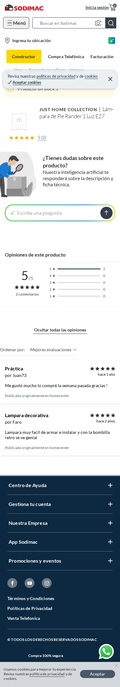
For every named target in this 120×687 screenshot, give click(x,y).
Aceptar (97, 673)
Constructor (23, 56)
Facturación (102, 56)
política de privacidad (47, 674)
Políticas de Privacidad (30, 608)
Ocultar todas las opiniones (60, 329)
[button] (76, 22)
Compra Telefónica (66, 56)
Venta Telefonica (23, 618)
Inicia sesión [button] (97, 7)
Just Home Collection (68, 109)
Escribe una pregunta (39, 213)
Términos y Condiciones (30, 598)
